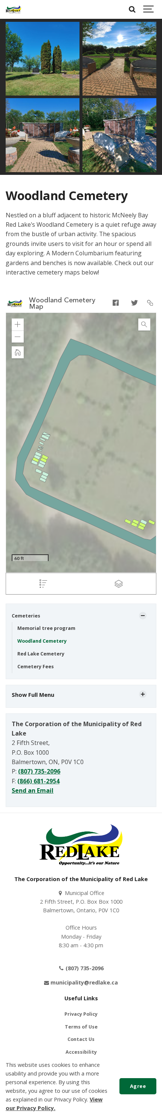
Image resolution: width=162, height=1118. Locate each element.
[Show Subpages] (143, 615)
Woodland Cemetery (42, 641)
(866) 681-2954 (38, 781)
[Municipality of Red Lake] (13, 9)
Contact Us (81, 1039)
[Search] (131, 9)
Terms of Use (81, 1027)
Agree (138, 1086)
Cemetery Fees (35, 666)
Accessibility (81, 1052)
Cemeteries (26, 616)
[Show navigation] (148, 9)
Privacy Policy (81, 1014)
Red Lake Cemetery (40, 654)
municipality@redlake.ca (83, 982)
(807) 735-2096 (39, 771)
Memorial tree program (46, 628)
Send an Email (32, 790)
